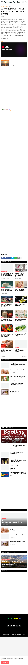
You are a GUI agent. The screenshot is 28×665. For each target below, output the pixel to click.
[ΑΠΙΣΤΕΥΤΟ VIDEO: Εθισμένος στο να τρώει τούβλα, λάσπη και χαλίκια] (5, 447)
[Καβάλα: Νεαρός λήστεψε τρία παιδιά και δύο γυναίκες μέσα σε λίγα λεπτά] (5, 467)
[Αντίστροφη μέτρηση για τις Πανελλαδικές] (5, 454)
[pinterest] (20, 626)
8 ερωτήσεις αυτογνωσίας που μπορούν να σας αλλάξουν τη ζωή (17, 364)
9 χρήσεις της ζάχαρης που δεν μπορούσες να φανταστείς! (17, 384)
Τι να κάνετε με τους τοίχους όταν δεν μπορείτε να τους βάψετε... (19, 275)
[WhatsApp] (15, 258)
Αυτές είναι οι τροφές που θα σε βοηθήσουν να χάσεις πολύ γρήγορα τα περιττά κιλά (7, 275)
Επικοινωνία (13, 632)
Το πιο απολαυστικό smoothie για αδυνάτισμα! (7, 320)
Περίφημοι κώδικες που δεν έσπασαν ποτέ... (20, 320)
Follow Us (19, 632)
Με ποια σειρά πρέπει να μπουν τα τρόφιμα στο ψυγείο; (17, 390)
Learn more (3, 659)
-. (6, 109)
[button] (2, 2)
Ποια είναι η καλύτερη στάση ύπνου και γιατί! (18, 370)
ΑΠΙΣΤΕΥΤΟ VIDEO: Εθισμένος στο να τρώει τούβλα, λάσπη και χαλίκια (18, 446)
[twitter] (11, 626)
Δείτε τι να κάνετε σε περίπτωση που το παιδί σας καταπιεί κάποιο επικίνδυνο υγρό (17, 377)
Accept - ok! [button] (5, 662)
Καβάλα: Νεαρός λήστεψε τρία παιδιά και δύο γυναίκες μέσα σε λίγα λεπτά (17, 467)
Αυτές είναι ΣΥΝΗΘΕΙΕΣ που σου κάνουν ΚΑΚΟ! (20, 290)
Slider (10, 6)
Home (8, 632)
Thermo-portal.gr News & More (18, 634)
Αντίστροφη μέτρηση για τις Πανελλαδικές (16, 453)
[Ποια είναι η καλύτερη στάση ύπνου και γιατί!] (5, 371)
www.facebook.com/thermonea (8, 110)
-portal (5, 59)
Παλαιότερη (23, 356)
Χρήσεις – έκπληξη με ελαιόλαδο (20, 305)
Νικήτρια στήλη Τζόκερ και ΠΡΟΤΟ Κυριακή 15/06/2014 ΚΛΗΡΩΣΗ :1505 (18, 473)
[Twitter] (12, 258)
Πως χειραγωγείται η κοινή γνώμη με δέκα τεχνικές (19, 350)
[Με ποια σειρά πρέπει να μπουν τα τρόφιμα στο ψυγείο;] (5, 392)
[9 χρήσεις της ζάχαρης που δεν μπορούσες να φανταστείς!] (5, 385)
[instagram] (17, 626)
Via (2, 41)
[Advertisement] (11, 85)
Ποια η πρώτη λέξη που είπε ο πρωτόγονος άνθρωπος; (6, 305)
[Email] (18, 258)
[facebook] (8, 626)
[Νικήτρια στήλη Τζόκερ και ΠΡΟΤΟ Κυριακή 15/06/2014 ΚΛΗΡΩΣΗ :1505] (5, 474)
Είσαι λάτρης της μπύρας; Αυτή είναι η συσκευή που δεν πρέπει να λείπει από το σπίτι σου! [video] (18, 460)
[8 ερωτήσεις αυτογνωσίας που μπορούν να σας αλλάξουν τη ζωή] (5, 365)
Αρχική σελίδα (4, 6)
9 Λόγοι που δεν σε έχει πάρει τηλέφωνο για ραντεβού (6, 350)
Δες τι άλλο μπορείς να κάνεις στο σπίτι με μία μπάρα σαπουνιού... (6, 290)
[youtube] (14, 626)
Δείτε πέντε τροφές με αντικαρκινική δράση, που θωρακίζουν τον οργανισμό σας (7, 334)
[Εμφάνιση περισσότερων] (21, 258)
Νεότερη (4, 356)
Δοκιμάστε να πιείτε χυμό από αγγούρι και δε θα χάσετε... (21, 334)
